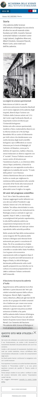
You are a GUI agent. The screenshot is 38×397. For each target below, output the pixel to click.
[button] (5, 11)
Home (4, 16)
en (34, 11)
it (30, 11)
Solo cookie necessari (19, 389)
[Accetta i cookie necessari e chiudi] (34, 332)
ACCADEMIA (12, 16)
